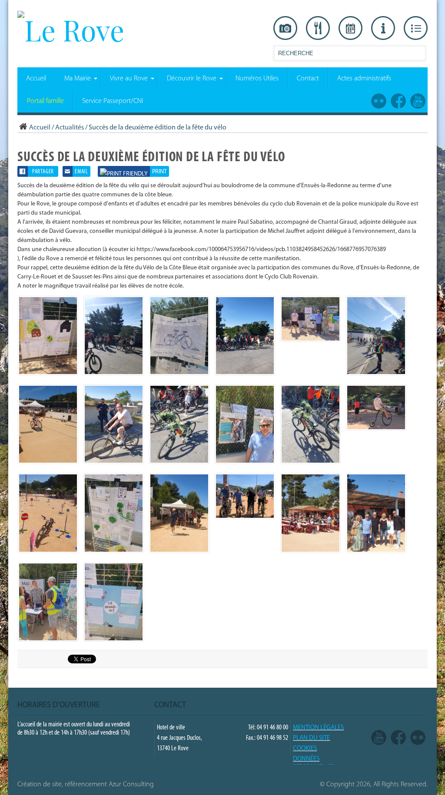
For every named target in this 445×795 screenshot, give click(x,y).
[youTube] (378, 738)
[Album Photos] (417, 738)
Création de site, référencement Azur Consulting (85, 784)
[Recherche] (418, 55)
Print (159, 172)
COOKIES (305, 748)
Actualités (69, 127)
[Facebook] (398, 738)
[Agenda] (350, 28)
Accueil (39, 127)
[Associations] (416, 28)
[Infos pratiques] (383, 28)
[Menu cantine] (318, 28)
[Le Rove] (70, 29)
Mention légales (318, 728)
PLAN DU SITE (311, 738)
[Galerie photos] (285, 28)
